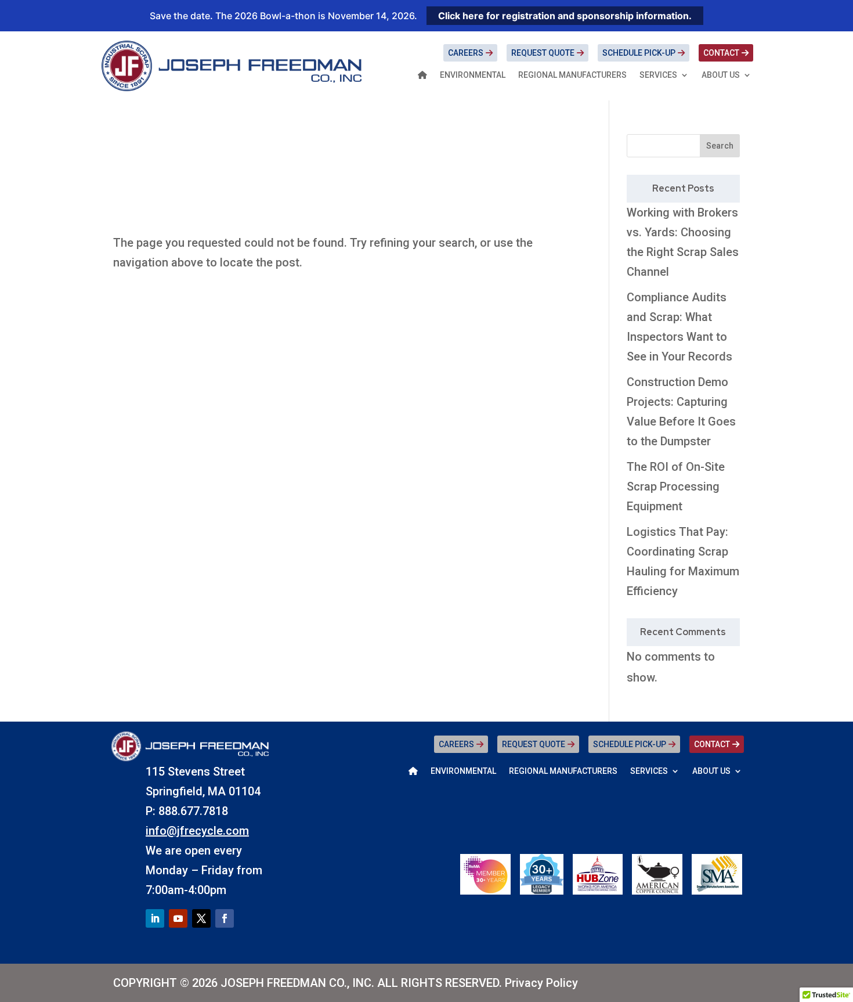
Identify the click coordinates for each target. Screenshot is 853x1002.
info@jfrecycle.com (197, 831)
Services (658, 75)
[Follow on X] (201, 918)
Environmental (472, 75)
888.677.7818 (193, 811)
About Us (721, 75)
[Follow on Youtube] (178, 918)
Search (719, 145)
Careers (465, 53)
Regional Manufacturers (572, 75)
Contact (721, 53)
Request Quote (542, 53)
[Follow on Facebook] (224, 918)
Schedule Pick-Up (638, 53)
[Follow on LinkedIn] (155, 918)
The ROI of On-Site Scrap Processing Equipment (676, 486)
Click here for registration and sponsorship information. (565, 15)
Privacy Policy (541, 983)
